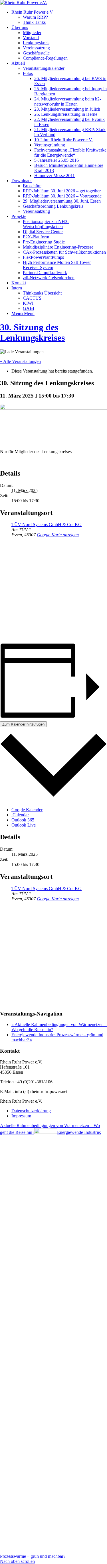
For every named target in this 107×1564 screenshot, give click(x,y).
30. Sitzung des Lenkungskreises (32, 332)
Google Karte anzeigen (58, 534)
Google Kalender (27, 809)
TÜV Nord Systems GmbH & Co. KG (46, 524)
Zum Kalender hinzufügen (23, 724)
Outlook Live (23, 825)
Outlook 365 (22, 819)
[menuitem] (59, 17)
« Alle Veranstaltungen (20, 361)
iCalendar (20, 814)
